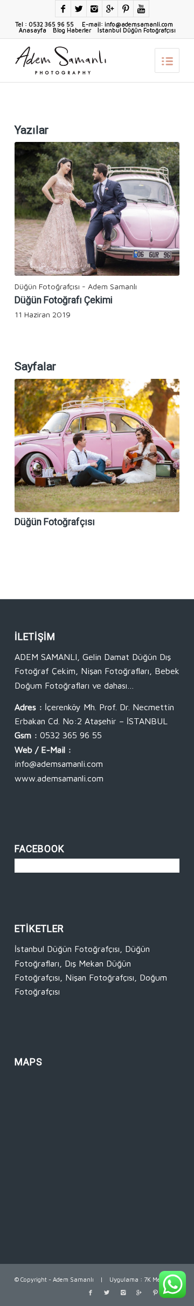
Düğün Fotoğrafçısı (55, 521)
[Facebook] (63, 9)
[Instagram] (94, 9)
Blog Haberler (72, 29)
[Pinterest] (125, 9)
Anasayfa (32, 29)
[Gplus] (109, 9)
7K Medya (157, 1279)
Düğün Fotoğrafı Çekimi (64, 300)
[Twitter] (78, 9)
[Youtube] (141, 9)
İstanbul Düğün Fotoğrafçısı (137, 29)
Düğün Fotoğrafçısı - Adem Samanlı (76, 286)
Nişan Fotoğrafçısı (99, 977)
